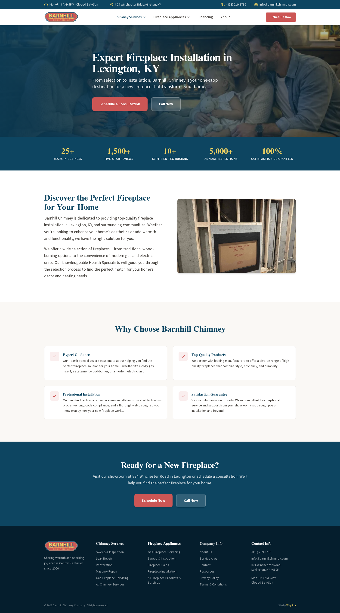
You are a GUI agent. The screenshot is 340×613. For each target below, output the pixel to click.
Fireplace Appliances (169, 17)
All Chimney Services (110, 584)
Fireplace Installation (162, 571)
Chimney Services (128, 17)
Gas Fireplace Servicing (112, 578)
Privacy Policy (209, 578)
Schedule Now (281, 17)
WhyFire (291, 605)
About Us (206, 552)
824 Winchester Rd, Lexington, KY (137, 4)
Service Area (208, 558)
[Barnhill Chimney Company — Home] (61, 17)
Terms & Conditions (213, 584)
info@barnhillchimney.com (277, 4)
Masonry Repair (106, 571)
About (225, 17)
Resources (207, 571)
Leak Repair (104, 558)
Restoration (104, 565)
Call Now (166, 104)
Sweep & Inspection (110, 552)
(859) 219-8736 (236, 4)
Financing (205, 17)
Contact (205, 565)
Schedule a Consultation (120, 104)
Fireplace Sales (158, 565)
